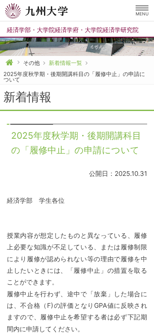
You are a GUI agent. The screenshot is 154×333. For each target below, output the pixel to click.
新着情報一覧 (65, 62)
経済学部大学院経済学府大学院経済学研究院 (73, 29)
